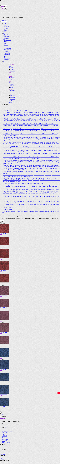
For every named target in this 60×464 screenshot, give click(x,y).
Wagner (10, 204)
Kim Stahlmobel (23, 157)
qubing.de (28, 183)
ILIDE (57, 149)
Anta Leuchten (50, 114)
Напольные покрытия (11, 77)
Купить (1, 234)
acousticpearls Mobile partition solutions (6, 442)
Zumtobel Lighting (56, 211)
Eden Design (17, 133)
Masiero (8, 166)
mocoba (14, 168)
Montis (44, 168)
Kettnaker (4, 157)
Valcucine (12, 200)
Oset (12, 176)
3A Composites (14, 110)
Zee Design (13, 211)
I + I (4, 149)
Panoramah (19, 178)
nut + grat (50, 172)
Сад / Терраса (10, 89)
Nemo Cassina (31, 171)
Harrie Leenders (29, 146)
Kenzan (46, 156)
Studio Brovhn (52, 192)
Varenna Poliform (41, 200)
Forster (4, 139)
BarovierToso (38, 118)
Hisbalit (44, 147)
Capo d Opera (34, 123)
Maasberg (17, 165)
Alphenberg (42, 113)
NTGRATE (45, 172)
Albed (13, 113)
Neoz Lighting (38, 171)
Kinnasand (29, 157)
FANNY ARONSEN (25, 137)
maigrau (42, 165)
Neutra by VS (51, 171)
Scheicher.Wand (23, 189)
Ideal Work (19, 149)
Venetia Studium (55, 200)
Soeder (31, 191)
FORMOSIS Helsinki (51, 138)
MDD (53, 166)
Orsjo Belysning (9, 176)
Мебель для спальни (11, 67)
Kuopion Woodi (16, 158)
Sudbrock (10, 193)
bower (59, 120)
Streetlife (37, 192)
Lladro (36, 162)
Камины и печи (12, 85)
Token (13, 196)
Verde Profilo (7, 201)
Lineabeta (56, 161)
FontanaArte (21, 138)
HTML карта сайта (2, 454)
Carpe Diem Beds (45, 123)
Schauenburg (19, 189)
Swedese (34, 193)
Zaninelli (6, 211)
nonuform (9, 172)
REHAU (52, 185)
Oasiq (4, 175)
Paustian (53, 178)
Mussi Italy (6, 169)
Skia (10, 191)
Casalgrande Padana (13, 124)
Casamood (22, 124)
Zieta (31, 211)
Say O (4, 189)
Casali (17, 124)
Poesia (41, 180)
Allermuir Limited (27, 113)
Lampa (51, 160)
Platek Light (9, 180)
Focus (14, 138)
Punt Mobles (11, 181)
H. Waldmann (8, 146)
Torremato (34, 196)
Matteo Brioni (28, 166)
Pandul (14, 178)
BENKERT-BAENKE (51, 119)
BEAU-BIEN (7, 119)
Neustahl (48, 171)
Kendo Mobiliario (37, 156)
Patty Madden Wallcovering (48, 178)
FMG (12, 138)
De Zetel (31, 129)
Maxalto (40, 166)
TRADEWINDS (57, 196)
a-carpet (4, 112)
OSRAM (14, 176)
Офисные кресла (4, 437)
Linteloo (7, 162)
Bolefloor (20, 120)
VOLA (11, 202)
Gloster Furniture (37, 143)
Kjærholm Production (48, 157)
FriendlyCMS (16, 462)
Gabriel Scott (10, 142)
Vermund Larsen (11, 201)
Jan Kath (25, 153)
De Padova (20, 129)
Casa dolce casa (6, 124)
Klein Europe (53, 157)
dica (8, 130)
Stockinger (22, 192)
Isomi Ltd (9, 151)
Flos (4, 138)
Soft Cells (33, 191)
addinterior (48, 112)
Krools (12, 158)
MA (8, 165)
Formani (39, 138)
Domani (49, 130)
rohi (13, 186)
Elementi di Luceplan (55, 133)
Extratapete (10, 135)
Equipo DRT (55, 134)
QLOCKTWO (12, 183)
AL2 (7, 113)
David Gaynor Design (53, 128)
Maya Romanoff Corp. (47, 166)
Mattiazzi (31, 166)
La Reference (17, 160)
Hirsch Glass (37, 147)
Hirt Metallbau (41, 147)
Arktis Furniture (17, 115)
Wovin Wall (34, 205)
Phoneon (24, 179)
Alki (21, 113)
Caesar (10, 123)
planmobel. (54, 179)
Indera (49, 150)
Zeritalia (24, 211)
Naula (27, 171)
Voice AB (8, 202)
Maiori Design (46, 165)
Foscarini (20, 139)
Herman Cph (17, 147)
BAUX (47, 118)
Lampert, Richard (54, 160)
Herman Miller (21, 147)
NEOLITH (35, 171)
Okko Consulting (54, 175)
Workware (27, 205)
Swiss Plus (39, 193)
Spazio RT (49, 191)
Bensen (55, 119)
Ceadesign (56, 124)
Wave (32, 204)
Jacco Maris (8, 153)
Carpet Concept (50, 123)
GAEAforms (22, 142)
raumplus (22, 185)
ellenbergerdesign (9, 134)
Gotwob (46, 143)
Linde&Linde (52, 161)
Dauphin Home (43, 128)
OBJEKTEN (14, 175)
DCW (11, 129)
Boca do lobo (13, 120)
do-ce (47, 130)
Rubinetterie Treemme (54, 186)
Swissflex (43, 193)
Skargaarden (8, 191)
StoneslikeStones (26, 192)
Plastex (6, 180)
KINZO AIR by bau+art (34, 157)
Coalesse (51, 125)
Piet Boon (33, 179)
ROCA (10, 186)
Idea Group (8, 149)
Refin (42, 185)
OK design (42, 175)
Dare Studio (29, 128)
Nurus (48, 172)
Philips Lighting (10, 179)
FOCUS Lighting (17, 138)
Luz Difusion (11, 163)
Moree (54, 168)
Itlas (17, 151)
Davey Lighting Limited (48, 128)
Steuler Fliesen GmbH (6, 192)
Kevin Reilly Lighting (8, 157)
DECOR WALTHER (35, 129)
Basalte (41, 118)
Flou (8, 138)
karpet (9, 156)
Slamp (24, 191)
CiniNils (35, 125)
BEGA (20, 119)
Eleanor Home (46, 133)
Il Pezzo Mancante (53, 149)
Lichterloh (15, 161)
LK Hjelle (33, 162)
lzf (13, 163)
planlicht (52, 179)
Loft (52, 162)
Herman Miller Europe (26, 147)
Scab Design (13, 189)
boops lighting (43, 120)
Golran (44, 143)
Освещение (10, 72)
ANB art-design (7, 114)
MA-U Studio (14, 165)
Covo (27, 126)
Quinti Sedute (34, 183)
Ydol (9, 209)
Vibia (53, 201)
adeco (51, 112)
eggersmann (34, 133)
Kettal (56, 156)
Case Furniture (28, 124)
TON (27, 196)
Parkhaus (36, 178)
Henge (57, 146)
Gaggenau (28, 142)
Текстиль (10, 83)
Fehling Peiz (56, 137)
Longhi (58, 162)
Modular (20, 168)
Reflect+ (44, 185)
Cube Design (49, 126)
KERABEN (51, 156)
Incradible (44, 150)
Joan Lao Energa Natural (49, 153)
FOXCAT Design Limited (37, 139)
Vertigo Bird (27, 201)
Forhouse (31, 138)
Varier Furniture (46, 200)
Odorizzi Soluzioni (25, 175)
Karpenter (7, 156)
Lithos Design (16, 162)
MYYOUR (22, 169)
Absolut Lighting (21, 112)
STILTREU (16, 192)
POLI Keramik (48, 180)
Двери (9, 88)
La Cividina (14, 160)
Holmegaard (47, 147)
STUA (49, 192)
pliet (22, 180)
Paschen (41, 178)
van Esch (28, 200)
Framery (47, 139)
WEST (47, 204)
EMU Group (33, 134)
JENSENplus (44, 153)
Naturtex (24, 171)
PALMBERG (11, 178)
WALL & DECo (14, 204)
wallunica (20, 204)
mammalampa (56, 165)
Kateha (18, 156)
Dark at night (33, 128)
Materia (21, 166)
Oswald (17, 176)
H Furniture (4, 146)
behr (22, 119)
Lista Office (12, 162)
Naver (29, 171)
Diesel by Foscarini (16, 130)
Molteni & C (30, 168)
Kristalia (4, 158)
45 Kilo (26, 110)
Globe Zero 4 (31, 143)
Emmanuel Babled (28, 134)
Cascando (25, 124)
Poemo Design (38, 180)
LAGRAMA (38, 160)
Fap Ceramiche (35, 137)
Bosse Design (53, 120)
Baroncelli (34, 118)
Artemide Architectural (49, 115)
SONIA (41, 191)
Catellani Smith (47, 124)
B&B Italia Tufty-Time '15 (4, 432)
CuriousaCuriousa (55, 126)
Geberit (50, 142)
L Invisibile (4, 160)
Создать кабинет (4, 20)
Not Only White (38, 172)
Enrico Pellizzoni (45, 134)
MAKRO (49, 165)
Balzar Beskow (27, 118)
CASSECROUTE (33, 124)
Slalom (22, 191)
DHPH (6, 130)
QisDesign (8, 183)
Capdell (31, 123)
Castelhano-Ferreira (42, 124)
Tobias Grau (4, 196)
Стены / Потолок (12, 86)
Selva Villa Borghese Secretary (5, 435)
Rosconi (27, 186)
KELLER (33, 156)
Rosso (35, 186)
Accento (32, 112)
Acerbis (34, 112)
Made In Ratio (24, 165)
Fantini (29, 137)
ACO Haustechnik (38, 112)
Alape (11, 113)
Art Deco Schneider (36, 115)
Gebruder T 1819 (53, 142)
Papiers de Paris (29, 178)
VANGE (35, 200)
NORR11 (29, 172)
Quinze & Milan (38, 183)
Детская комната (12, 69)
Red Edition (34, 185)
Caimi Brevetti (12, 123)
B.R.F (17, 118)
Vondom (16, 202)
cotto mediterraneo (14, 126)
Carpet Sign (53, 123)
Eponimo (52, 134)
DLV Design (40, 130)
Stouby (29, 192)
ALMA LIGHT (34, 113)
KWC (30, 158)
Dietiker (20, 130)
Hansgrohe (20, 146)
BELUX (34, 119)
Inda (47, 150)
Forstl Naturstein (13, 139)
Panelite (16, 178)
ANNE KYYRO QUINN (38, 114)
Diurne (32, 130)
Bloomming (4, 120)
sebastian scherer (57, 189)
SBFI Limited (10, 189)
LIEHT (24, 161)
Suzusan (26, 193)
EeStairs (29, 133)
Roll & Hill (21, 186)
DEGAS (47, 129)
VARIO (49, 200)
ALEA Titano (3, 433)
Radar (4, 185)
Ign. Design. (33, 149)
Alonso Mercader (38, 113)
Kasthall (16, 156)
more (51, 168)
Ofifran (35, 175)
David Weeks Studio (7, 129)
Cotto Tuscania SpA (19, 126)
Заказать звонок (3, 428)
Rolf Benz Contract (17, 186)
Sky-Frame (19, 191)
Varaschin (37, 200)
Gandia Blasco (41, 142)
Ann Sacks (29, 114)
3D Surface (17, 110)
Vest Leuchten (36, 201)
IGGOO (30, 149)
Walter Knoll (27, 204)
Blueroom (10, 120)
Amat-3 (55, 113)
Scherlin (26, 189)
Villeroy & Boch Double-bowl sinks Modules (7, 440)
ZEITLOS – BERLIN (17, 211)
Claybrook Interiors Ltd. (45, 125)
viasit (51, 201)
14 (2, 414)
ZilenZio (33, 211)
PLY (31, 180)
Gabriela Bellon (14, 142)
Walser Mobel (23, 204)
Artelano (42, 115)
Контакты (3, 212)
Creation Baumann (42, 126)
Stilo (14, 192)
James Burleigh (22, 153)
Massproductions (12, 166)
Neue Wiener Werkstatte (43, 171)
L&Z (7, 160)
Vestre (39, 201)
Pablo (4, 178)
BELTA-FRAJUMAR (30, 119)
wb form (35, 204)
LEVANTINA (8, 161)
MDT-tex (58, 166)
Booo (40, 120)
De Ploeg (23, 129)
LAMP (49, 160)
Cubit (51, 126)
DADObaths (10, 128)
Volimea (13, 202)
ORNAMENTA (5, 176)
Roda (12, 186)
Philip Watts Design (5, 179)
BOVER (56, 120)
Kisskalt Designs (39, 157)
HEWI (32, 147)
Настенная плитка (11, 78)
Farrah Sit (40, 137)
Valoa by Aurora (25, 200)
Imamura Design (15, 150)
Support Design (23, 193)
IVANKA (21, 151)
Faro (38, 137)
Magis (33, 165)
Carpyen (56, 123)
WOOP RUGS (20, 205)
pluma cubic (29, 180)
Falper (17, 137)
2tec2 (11, 110)
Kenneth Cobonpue (42, 156)
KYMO (37, 158)
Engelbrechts (38, 134)
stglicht (10, 192)
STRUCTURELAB (45, 192)
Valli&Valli (15, 200)
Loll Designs (55, 162)
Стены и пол (10, 76)
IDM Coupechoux (23, 149)
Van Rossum (31, 200)
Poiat (43, 180)
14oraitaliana (4, 110)
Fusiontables (4, 140)
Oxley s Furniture (28, 176)
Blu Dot (7, 120)
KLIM (56, 157)
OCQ (20, 175)
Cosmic (7, 126)
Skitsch (12, 191)
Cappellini (37, 123)
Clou (49, 125)
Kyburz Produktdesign (33, 158)
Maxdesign (42, 166)
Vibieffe (55, 201)
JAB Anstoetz (5, 153)
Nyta (6, 173)
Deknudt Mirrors (51, 129)
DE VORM (28, 129)
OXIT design (24, 176)
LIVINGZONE (30, 162)
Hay (42, 146)
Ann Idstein (26, 114)
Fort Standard (17, 139)
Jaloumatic (18, 153)
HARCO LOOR (24, 146)
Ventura (4, 201)
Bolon (26, 120)
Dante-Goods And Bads (25, 128)
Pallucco (8, 178)
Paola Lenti (24, 178)
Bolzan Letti (28, 120)
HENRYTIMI (5, 147)
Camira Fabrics (25, 123)
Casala (9, 124)
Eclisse (12, 133)
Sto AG (20, 192)
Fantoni (32, 137)
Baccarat (19, 118)
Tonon (31, 196)
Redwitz (40, 185)
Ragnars (10, 185)
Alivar (19, 113)
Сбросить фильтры (2, 418)
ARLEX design (21, 115)
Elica (4, 134)
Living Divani (22, 162)
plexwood (20, 180)
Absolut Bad (17, 112)
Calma (16, 123)
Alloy (31, 113)
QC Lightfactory (5, 183)
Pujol (6, 181)
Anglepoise (19, 114)
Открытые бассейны (12, 95)
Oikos (40, 175)
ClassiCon (40, 125)
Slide (26, 191)
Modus (23, 168)
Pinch (39, 179)
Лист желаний (2, 459)
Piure (40, 179)
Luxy (8, 163)
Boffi (18, 120)
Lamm (47, 160)
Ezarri (16, 135)
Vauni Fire (51, 200)
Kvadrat (27, 158)
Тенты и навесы (12, 93)
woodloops (4, 205)
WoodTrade (16, 205)
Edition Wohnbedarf (21, 133)
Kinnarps (26, 157)
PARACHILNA (33, 178)
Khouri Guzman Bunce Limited (17, 157)
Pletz (18, 180)
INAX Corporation (30, 150)
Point (45, 180)
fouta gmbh (32, 139)
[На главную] (4, 9)
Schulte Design (51, 189)
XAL (4, 207)
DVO (4, 131)
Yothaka (11, 209)
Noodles (12, 172)
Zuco (53, 211)
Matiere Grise (24, 166)
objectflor (11, 175)
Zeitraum (22, 211)
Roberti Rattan (7, 186)
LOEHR (47, 162)
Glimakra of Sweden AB (26, 143)
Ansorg (47, 114)
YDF (7, 209)
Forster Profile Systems (8, 139)
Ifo (26, 149)
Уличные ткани (12, 94)
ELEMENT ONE (50, 133)
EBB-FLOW (6, 133)
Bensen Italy (57, 119)
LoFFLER (50, 162)
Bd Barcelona (55, 118)
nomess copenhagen (5, 172)
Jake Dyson (15, 153)
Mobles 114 (9, 168)
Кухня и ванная (10, 74)
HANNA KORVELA (12, 146)
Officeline (32, 175)
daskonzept (36, 128)
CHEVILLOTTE (10, 125)
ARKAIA (9, 115)
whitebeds (57, 204)
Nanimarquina (13, 171)
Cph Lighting (32, 126)
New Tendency (55, 171)
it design (12, 151)
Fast (45, 137)
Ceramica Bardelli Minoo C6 (3, 369)
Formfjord (47, 138)
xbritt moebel (6, 207)
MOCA (12, 168)
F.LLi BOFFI (11, 137)
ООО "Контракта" (4, 462)
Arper (30, 115)
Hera (8, 147)
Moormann (49, 168)
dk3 (38, 130)
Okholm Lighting (49, 175)
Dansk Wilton (20, 128)
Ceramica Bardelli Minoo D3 (3, 233)
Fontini (24, 138)
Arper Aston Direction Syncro (5, 439)
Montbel (42, 168)
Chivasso (16, 125)
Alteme (50, 113)
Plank (50, 179)
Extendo (8, 135)
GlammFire (6, 143)
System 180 (45, 193)
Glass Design (21, 143)
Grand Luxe (49, 143)
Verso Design (23, 201)
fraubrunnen (50, 139)
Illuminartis (11, 150)
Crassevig (38, 126)
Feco (49, 137)
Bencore (45, 119)
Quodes (42, 183)
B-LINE (9, 118)
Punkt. (8, 181)
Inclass (42, 150)
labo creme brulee (27, 160)
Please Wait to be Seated (14, 180)
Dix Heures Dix (35, 130)
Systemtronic (49, 193)
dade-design (7, 128)
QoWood (15, 183)
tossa (42, 196)
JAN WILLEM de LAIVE (30, 153)
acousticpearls (42, 112)
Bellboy (26, 119)
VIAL (49, 201)
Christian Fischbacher (20, 125)
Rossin (33, 186)
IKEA (38, 149)
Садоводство (11, 96)
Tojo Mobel (10, 196)
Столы (9, 65)
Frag (43, 139)
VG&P (41, 201)
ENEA (36, 134)
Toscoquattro (37, 196)
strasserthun (34, 192)
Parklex (39, 178)
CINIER (32, 125)
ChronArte (29, 125)
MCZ (51, 166)
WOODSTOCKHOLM (12, 205)
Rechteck (31, 185)
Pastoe (44, 178)
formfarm (44, 138)
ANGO (22, 114)
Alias (17, 113)
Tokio (15, 196)
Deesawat (44, 129)
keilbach (31, 156)
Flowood (10, 138)
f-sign (4, 137)
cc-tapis (54, 124)
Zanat (4, 211)
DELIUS (57, 129)
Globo (34, 143)
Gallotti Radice (32, 142)
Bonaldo (35, 120)
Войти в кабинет (4, 19)
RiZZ (4, 186)
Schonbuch (38, 189)
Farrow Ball (43, 137)
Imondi (20, 150)
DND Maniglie (44, 130)
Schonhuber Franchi (43, 189)
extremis (13, 135)
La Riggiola (21, 160)
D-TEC (4, 128)
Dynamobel (6, 131)
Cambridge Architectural (20, 123)
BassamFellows (44, 118)
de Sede (26, 129)
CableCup (7, 123)
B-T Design (12, 118)
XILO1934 (9, 207)
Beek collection (17, 119)
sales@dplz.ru (5, 427)
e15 (3, 133)
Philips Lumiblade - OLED (15, 179)
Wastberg (30, 204)
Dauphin (39, 128)
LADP (33, 160)
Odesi (22, 175)
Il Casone (40, 149)
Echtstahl (9, 133)
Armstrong (28, 115)
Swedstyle (37, 193)
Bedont (13, 119)
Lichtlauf (18, 161)
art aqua (33, 115)
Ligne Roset (37, 161)
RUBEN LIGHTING (48, 186)
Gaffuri (25, 142)
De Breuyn (14, 129)
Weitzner (40, 204)
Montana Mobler (38, 168)
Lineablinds (4, 162)
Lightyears (33, 161)
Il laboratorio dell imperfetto (47, 149)
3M (23, 110)
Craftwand (35, 126)
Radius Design (7, 185)
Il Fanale (43, 149)
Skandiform (4, 191)
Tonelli (29, 196)
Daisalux (13, 128)
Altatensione (47, 113)
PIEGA (30, 179)
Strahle (32, 192)
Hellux (54, 146)
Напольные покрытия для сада (13, 98)
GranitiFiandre (53, 143)
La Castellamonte (10, 160)
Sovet (43, 191)
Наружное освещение (11, 73)
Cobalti (53, 125)
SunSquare (16, 193)
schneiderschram (35, 189)
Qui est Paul (31, 183)
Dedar (39, 129)
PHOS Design (27, 179)
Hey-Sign (34, 147)
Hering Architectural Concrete (12, 147)
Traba (51, 196)
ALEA (15, 113)
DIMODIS (23, 130)
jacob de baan (12, 153)
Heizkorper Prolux (48, 146)
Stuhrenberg (7, 193)
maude (34, 166)
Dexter (4, 130)
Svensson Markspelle (30, 193)
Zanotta (9, 211)
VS (20, 202)
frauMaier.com (54, 139)
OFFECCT (29, 175)
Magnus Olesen (37, 165)
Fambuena (19, 137)
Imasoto (18, 150)
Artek (40, 115)
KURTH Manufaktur (20, 158)
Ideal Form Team (12, 149)
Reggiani (49, 185)
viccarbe (57, 201)
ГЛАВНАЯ (4, 23)
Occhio (17, 175)
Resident (54, 185)
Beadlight (4, 119)
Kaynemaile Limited (27, 156)
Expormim (5, 135)
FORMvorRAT (56, 138)
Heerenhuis (44, 146)
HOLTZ (54, 147)
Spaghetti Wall (46, 191)
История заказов (2, 458)
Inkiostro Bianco (55, 150)
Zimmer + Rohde (40, 211)
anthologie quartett (54, 114)
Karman (4, 156)
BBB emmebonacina (51, 118)
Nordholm (15, 172)
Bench (37, 119)
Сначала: (1, 219)
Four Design (29, 139)
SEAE (54, 189)
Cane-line (28, 123)
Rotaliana (37, 186)
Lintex (10, 162)
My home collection (15, 169)
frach (42, 139)
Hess (30, 147)
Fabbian (14, 137)
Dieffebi (13, 130)
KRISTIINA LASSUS (8, 158)
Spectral (52, 191)
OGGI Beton (37, 175)
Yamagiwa (4, 209)
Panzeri (22, 178)
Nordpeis (21, 172)
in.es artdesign (23, 150)
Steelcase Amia (3, 434)
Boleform (23, 120)
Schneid (32, 189)
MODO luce (17, 168)
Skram (17, 191)
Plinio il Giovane (25, 180)
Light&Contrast (28, 161)
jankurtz (39, 153)
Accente (29, 112)
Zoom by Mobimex (47, 211)
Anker (24, 114)
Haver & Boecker (36, 146)
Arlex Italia (24, 115)
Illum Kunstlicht (7, 150)
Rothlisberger (40, 186)
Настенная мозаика (11, 79)
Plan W (45, 179)
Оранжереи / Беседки (12, 99)
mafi (31, 165)
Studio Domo (55, 192)
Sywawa (52, 193)
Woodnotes (7, 205)
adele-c (53, 112)
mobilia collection (5, 168)
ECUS (14, 133)
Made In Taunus (29, 165)
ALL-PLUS (23, 113)
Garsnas (44, 142)
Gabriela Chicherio (18, 142)
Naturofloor (21, 171)
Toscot (40, 196)
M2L (7, 165)
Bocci (16, 120)
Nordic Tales (18, 172)
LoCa (45, 162)
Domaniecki (52, 130)
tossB (44, 196)
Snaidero (28, 191)
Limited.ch (46, 161)
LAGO (35, 160)
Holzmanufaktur (58, 147)
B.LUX (15, 118)
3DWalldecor (21, 110)
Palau (6, 178)
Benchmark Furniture (40, 119)
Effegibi (32, 133)
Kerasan (54, 156)
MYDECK (19, 169)
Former (42, 138)
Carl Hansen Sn (41, 123)
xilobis (13, 207)
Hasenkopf (32, 146)
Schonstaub (47, 189)
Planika (47, 179)
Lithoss (19, 162)
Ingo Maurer (51, 150)
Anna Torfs (33, 114)
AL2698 (9, 113)
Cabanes (4, 123)
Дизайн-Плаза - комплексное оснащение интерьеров (8, 431)
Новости (4, 61)
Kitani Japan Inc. (43, 157)
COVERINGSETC (24, 126)
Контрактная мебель (12, 71)
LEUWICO (4, 161)
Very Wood (30, 201)
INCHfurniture (39, 150)
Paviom (55, 178)
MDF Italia (55, 166)
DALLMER (16, 128)
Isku (4, 151)
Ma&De (11, 165)
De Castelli (17, 129)
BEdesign (11, 119)
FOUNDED (23, 139)
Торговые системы (11, 100)
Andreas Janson (11, 114)
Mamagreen (52, 165)
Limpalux (49, 161)
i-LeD (6, 149)
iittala (36, 149)
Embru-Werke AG (22, 134)
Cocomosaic (56, 125)
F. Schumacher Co (7, 137)
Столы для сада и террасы (12, 90)
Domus (55, 130)
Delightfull (54, 129)
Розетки (9, 82)
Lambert (41, 160)
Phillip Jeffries (21, 179)
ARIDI (4, 115)
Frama (45, 139)
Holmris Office (51, 147)
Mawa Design (36, 166)
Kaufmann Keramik (21, 156)
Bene (47, 119)
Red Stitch (37, 185)
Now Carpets (42, 172)
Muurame (9, 169)
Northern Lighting (33, 172)
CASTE (39, 124)
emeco (25, 134)
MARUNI (5, 166)
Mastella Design (16, 166)
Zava (11, 211)
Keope (48, 156)
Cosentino (4, 126)
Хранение (10, 66)
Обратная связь (3, 12)
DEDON (42, 129)
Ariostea (6, 115)
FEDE (51, 137)
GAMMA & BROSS (36, 142)
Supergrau (19, 193)
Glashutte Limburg (17, 143)
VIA (43, 201)
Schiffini (29, 189)
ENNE (41, 134)
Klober (58, 157)
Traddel (53, 196)
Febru (47, 137)
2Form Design (8, 110)
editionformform (26, 133)
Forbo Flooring (28, 138)
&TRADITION (5, 108)
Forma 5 (33, 138)
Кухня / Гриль (10, 92)
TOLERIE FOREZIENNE (19, 196)
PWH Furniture (18, 181)
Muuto (12, 169)
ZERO (27, 211)
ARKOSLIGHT (13, 115)
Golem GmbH (41, 143)
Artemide (45, 115)
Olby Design (58, 175)
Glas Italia (10, 143)
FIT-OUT (10, 81)
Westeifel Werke (50, 204)
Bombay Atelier (32, 120)
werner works (43, 204)
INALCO (27, 150)
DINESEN (26, 130)
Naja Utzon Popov (8, 171)
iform (28, 149)
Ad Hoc (45, 112)
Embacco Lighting (17, 134)
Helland (52, 146)
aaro (10, 112)
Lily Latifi (43, 161)
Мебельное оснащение (11, 64)
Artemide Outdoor (54, 115)
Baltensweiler (22, 118)
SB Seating (6, 189)
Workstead (24, 205)
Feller (59, 137)
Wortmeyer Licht (31, 205)
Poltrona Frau (54, 180)
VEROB (14, 201)
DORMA (57, 130)
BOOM (38, 120)
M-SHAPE (4, 165)
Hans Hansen (17, 146)
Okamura (46, 175)
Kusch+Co (24, 158)
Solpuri (38, 191)
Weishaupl (37, 204)
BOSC (50, 120)
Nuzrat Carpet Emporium (55, 172)
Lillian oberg (40, 161)
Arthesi (58, 115)
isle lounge (6, 151)
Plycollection (34, 180)
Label (24, 160)
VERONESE (18, 201)
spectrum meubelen (55, 191)
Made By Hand (21, 165)
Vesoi (33, 201)
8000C (28, 110)
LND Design (39, 162)
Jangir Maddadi (35, 153)
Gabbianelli (4, 142)
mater (19, 166)
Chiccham (13, 125)
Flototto (6, 138)
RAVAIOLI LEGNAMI (27, 185)
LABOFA (30, 160)
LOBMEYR (42, 162)
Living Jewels (26, 162)
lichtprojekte (21, 161)
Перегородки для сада (12, 97)
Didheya (10, 130)
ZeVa (29, 211)
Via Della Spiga (46, 201)
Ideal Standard (16, 149)
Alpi (45, 113)
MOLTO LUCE (34, 168)
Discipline (29, 130)
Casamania (19, 124)
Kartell (11, 156)
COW (29, 126)
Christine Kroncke (25, 125)
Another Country (43, 114)
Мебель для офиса (12, 70)
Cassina (36, 124)
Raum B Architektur (18, 185)
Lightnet (31, 161)
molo (27, 168)
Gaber (7, 142)
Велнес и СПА (10, 75)
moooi (46, 168)
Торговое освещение (11, 101)
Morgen (58, 168)
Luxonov (6, 163)
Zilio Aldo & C (36, 211)
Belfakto (24, 119)
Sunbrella (13, 193)
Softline (36, 191)
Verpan (21, 201)
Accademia (26, 112)
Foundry (26, 139)
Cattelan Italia (51, 124)
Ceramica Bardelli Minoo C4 (3, 295)
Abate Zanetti (13, 112)
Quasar (25, 183)
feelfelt (53, 137)
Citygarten (37, 125)
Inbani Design (35, 150)
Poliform (51, 180)
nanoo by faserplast (17, 171)
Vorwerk (18, 202)
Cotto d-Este (10, 126)
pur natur (14, 181)
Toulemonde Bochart (47, 196)
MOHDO (25, 168)
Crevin (46, 126)
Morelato (56, 168)
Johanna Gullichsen (54, 153)
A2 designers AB (7, 112)
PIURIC (43, 179)
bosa (48, 120)
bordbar (46, 120)
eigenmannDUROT (41, 133)
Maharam (40, 165)
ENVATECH (49, 134)
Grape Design (57, 143)
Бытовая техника (12, 87)
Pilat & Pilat (36, 179)
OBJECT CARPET (7, 175)
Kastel (14, 156)
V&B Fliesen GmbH (5, 200)
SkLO (15, 191)
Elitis (6, 134)
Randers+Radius (13, 185)
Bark (32, 118)
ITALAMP (14, 151)
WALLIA (17, 204)
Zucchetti (51, 211)
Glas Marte (12, 143)
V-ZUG (9, 200)
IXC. (23, 151)
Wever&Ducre (54, 204)
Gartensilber (47, 142)
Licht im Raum (12, 161)
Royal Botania (44, 186)
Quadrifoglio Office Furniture (20, 183)
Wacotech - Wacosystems (6, 204)
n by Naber (4, 171)
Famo (22, 137)
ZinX (44, 211)
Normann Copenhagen (25, 172)
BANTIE (30, 118)
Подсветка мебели (11, 102)
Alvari (52, 113)
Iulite (18, 151)
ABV (24, 112)
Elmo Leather (13, 134)
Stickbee (12, 192)
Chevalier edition (5, 125)
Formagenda (36, 138)
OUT (19, 176)
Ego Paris (37, 133)
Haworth (40, 146)
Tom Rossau (24, 196)
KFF (12, 157)
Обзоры (4, 60)
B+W (7, 118)
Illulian (4, 150)
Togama (7, 196)
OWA (21, 176)
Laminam (44, 160)
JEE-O (41, 153)
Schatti (16, 189)
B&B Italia (4, 118)
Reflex (47, 185)
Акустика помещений (11, 84)
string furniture (40, 192)
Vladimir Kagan (5, 202)
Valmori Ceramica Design (20, 200)
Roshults (30, 186)
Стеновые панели (12, 80)
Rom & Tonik (24, 186)
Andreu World (15, 114)
